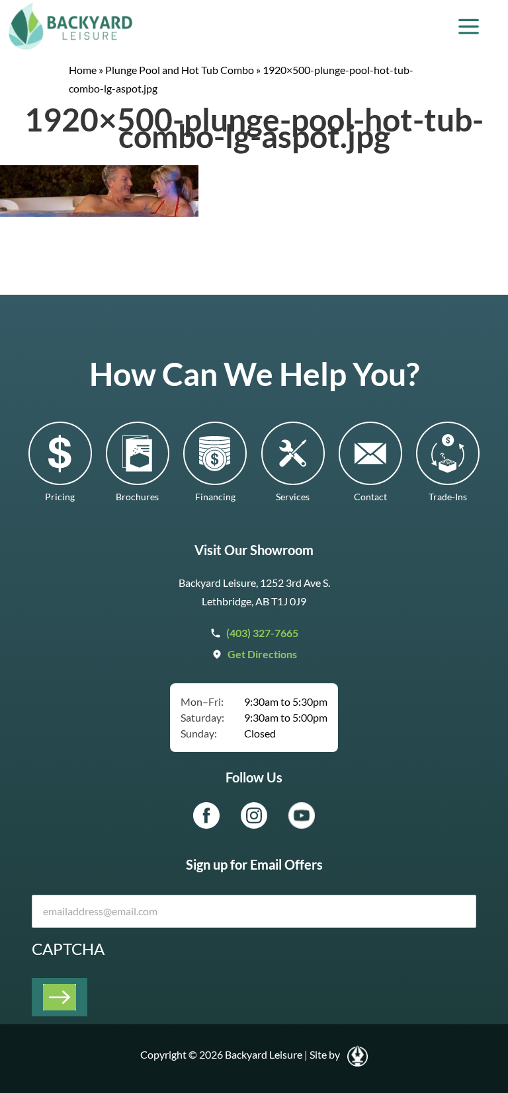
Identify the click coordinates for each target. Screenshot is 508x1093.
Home (83, 69)
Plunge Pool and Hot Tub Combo (179, 69)
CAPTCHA (68, 948)
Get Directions (262, 654)
